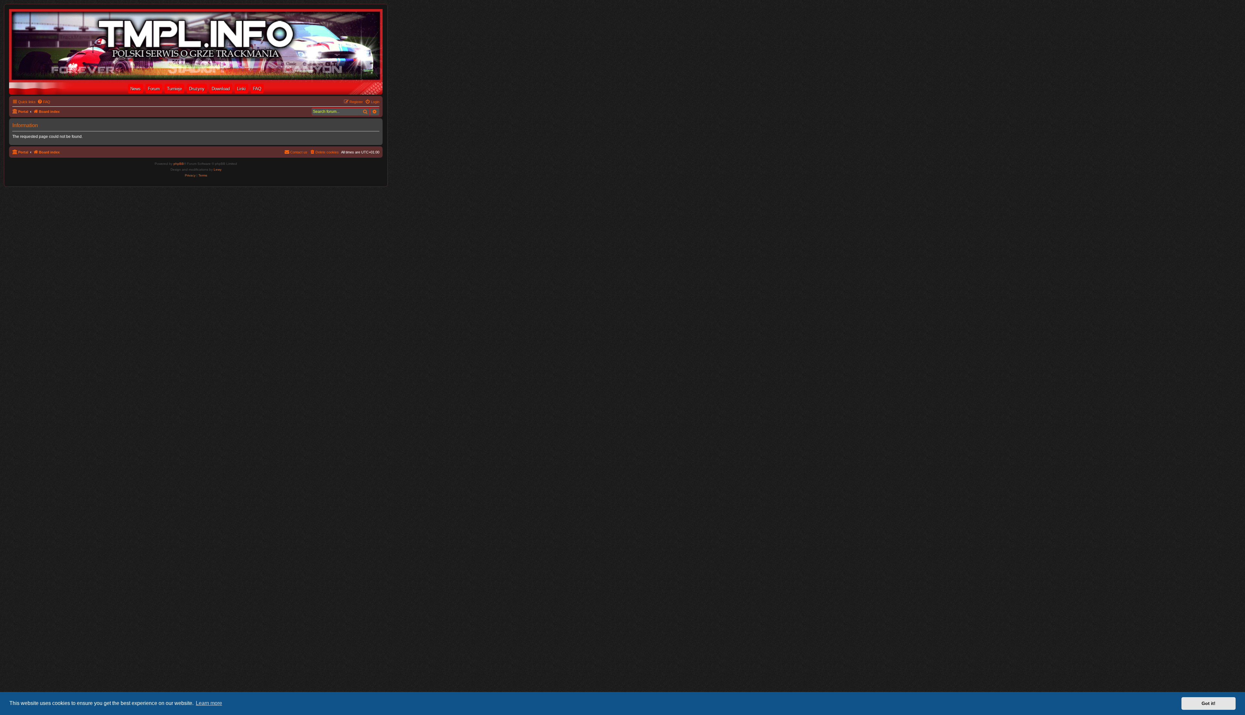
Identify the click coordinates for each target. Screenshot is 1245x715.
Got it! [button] (1208, 703)
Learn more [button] (209, 703)
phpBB (178, 163)
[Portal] (196, 45)
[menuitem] (43, 102)
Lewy (217, 169)
